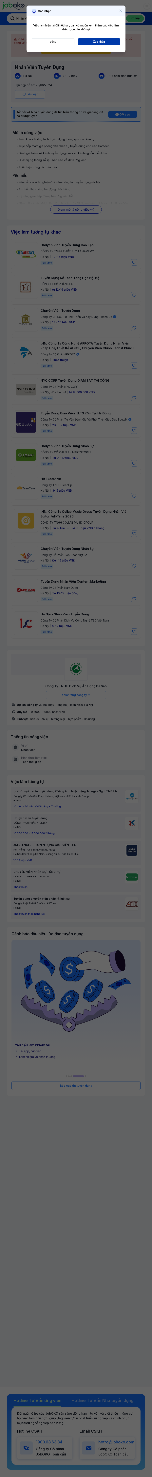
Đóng (53, 41)
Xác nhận (99, 41)
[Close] (121, 11)
